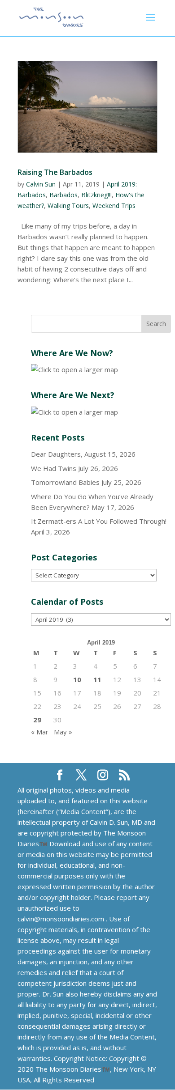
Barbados (63, 195)
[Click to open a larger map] (74, 369)
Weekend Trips (114, 205)
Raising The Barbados (55, 172)
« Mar (39, 731)
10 (77, 679)
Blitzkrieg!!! (96, 195)
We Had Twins (53, 468)
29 (37, 719)
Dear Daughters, (57, 454)
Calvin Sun (41, 184)
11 (97, 679)
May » (63, 731)
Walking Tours (68, 205)
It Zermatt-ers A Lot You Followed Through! (98, 521)
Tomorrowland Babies (65, 482)
